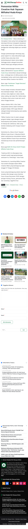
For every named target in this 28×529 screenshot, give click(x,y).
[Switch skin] (23, 3)
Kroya (21, 184)
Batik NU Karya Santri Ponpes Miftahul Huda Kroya (6, 246)
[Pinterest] (15, 196)
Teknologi (4, 186)
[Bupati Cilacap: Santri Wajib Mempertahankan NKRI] (21, 255)
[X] (8, 196)
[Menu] (2, 3)
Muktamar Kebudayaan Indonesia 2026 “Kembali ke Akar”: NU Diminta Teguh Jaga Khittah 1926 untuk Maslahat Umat (12, 450)
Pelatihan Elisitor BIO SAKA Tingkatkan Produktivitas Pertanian (7, 278)
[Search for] (26, 3)
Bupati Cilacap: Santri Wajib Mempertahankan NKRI (21, 261)
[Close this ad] (27, 524)
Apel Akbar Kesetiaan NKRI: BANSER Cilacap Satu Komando (20, 278)
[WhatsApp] (19, 196)
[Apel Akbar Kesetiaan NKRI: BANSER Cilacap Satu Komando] (21, 271)
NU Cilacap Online (6, 39)
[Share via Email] (23, 196)
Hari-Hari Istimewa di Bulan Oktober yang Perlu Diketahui (20, 246)
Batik (8, 184)
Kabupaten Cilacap (14, 184)
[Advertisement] (14, 216)
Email (3, 315)
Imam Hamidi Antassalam (7, 15)
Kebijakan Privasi (12, 524)
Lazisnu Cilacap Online (19, 491)
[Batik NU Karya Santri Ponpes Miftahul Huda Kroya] (7, 239)
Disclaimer (5, 524)
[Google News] (14, 190)
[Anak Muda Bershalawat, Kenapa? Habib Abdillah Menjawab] (7, 255)
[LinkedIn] (12, 196)
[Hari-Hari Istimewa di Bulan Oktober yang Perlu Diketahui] (21, 239)
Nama (3, 309)
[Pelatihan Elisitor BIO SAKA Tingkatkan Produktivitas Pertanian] (7, 271)
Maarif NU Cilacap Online (7, 491)
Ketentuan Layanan (21, 524)
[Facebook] (5, 196)
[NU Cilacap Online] (13, 2)
